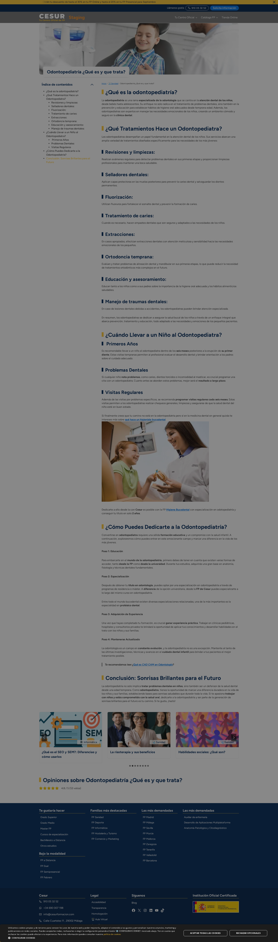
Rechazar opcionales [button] (248, 933)
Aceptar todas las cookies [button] (205, 933)
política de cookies (112, 934)
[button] (92, 938)
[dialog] (139, 933)
